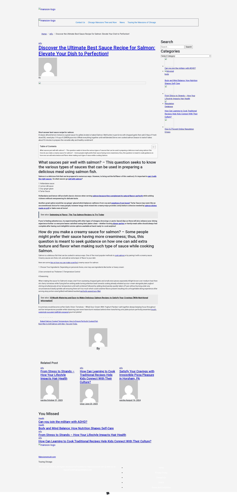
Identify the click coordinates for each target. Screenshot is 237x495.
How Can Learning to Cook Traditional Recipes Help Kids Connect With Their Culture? (97, 377)
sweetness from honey (120, 203)
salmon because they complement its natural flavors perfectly (118, 196)
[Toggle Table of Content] (152, 147)
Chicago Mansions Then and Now (102, 22)
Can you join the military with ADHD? (63, 421)
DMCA (161, 482)
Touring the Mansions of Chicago (142, 22)
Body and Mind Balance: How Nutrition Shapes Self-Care (76, 428)
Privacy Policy (161, 473)
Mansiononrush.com (47, 457)
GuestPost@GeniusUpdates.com (78, 470)
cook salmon (120, 255)
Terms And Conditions (161, 487)
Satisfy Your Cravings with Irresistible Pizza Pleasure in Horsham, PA (136, 375)
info (40, 43)
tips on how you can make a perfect (64, 263)
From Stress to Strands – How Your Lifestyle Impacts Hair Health (57, 375)
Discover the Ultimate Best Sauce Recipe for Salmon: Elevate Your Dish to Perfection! (97, 51)
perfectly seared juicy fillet (90, 291)
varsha (43, 400)
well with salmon (75, 179)
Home (161, 468)
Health (41, 418)
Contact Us (80, 22)
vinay (82, 404)
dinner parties (118, 224)
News (122, 22)
